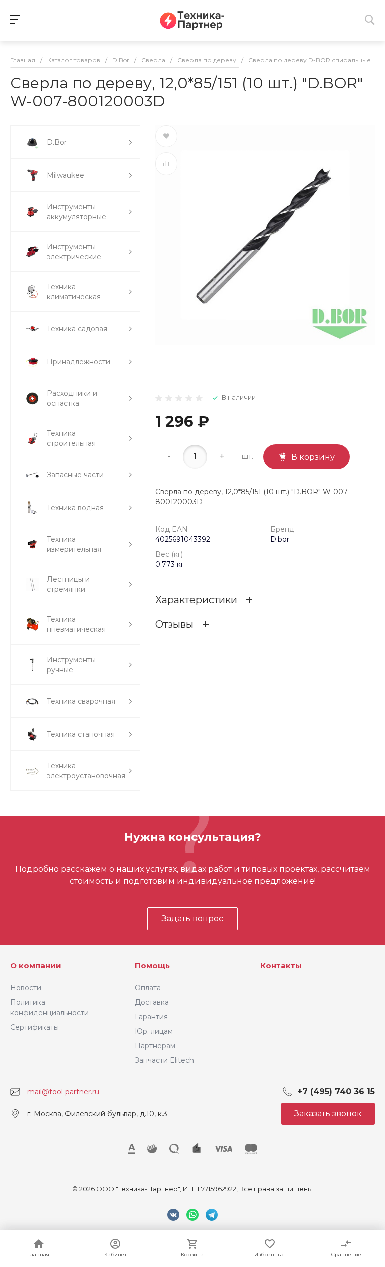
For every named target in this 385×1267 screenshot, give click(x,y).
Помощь (152, 965)
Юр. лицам (154, 1031)
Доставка (152, 1002)
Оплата (148, 987)
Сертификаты (34, 1027)
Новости (25, 987)
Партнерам (155, 1045)
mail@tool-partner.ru (63, 1091)
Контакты (281, 965)
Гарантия (151, 1016)
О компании (35, 965)
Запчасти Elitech (164, 1060)
